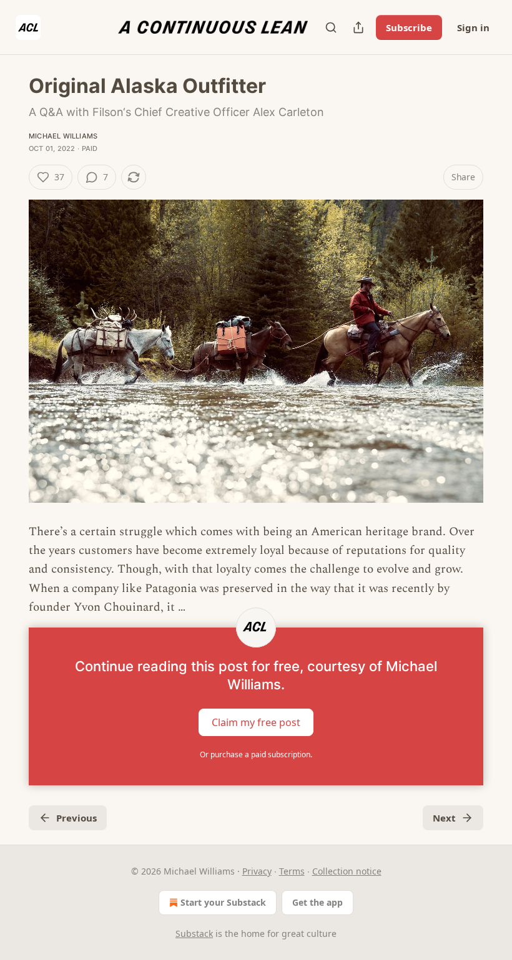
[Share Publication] (358, 27)
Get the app (317, 902)
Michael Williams (63, 136)
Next (444, 818)
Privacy (257, 871)
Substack (194, 933)
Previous (76, 818)
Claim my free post (256, 722)
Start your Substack (223, 902)
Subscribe (409, 27)
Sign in (473, 27)
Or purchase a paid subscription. (256, 754)
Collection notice (347, 871)
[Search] (330, 27)
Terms (292, 871)
